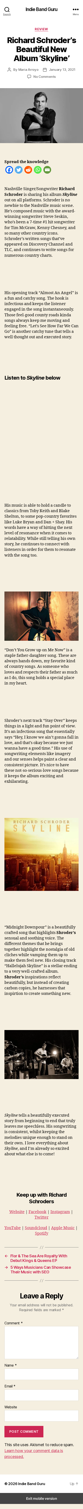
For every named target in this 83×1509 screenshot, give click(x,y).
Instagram (60, 1211)
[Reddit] (28, 171)
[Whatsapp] (37, 171)
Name (10, 1365)
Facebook (37, 1211)
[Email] (47, 171)
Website (17, 1211)
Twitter (41, 1217)
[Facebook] (9, 171)
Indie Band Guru (42, 9)
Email (9, 1386)
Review (41, 29)
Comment (13, 1323)
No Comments (44, 77)
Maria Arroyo (28, 69)
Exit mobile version (41, 1498)
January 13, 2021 (62, 69)
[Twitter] (18, 171)
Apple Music (63, 1227)
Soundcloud (36, 1227)
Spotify (41, 1233)
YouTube (12, 1227)
